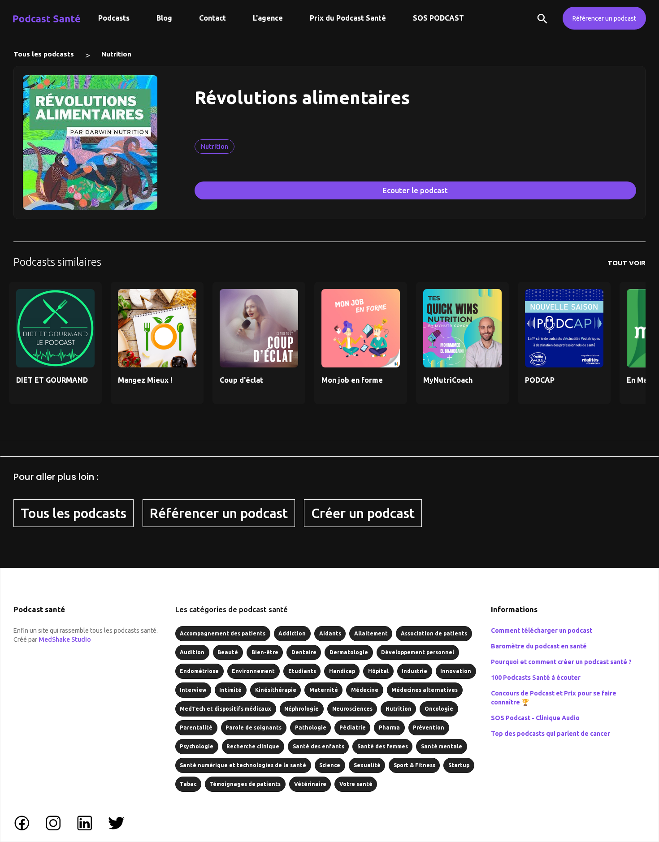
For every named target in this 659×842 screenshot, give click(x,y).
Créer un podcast (363, 513)
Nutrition (116, 54)
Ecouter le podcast (415, 190)
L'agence (268, 18)
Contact (212, 18)
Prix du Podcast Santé (348, 18)
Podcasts (114, 18)
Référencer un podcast (604, 18)
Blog (164, 18)
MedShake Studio (65, 639)
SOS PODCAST (438, 18)
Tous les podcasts (43, 54)
